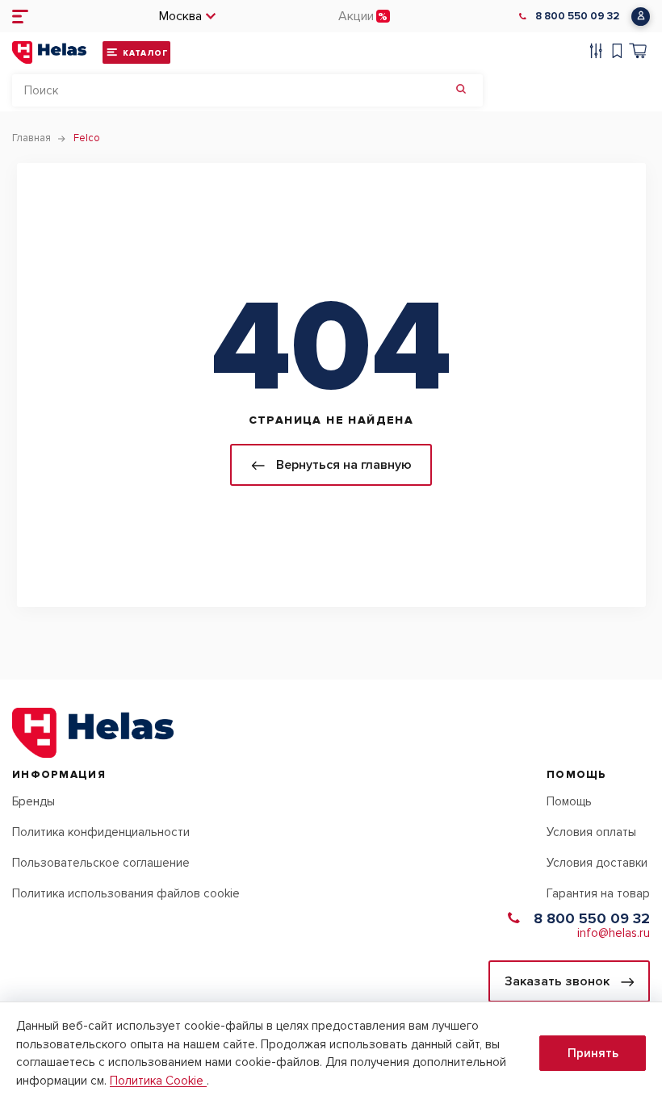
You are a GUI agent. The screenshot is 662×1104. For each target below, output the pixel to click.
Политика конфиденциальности (101, 832)
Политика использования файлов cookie (126, 893)
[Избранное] (617, 52)
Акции (356, 16)
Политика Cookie (158, 1080)
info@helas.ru (613, 933)
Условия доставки (597, 862)
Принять (593, 1053)
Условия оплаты (591, 832)
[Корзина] (638, 52)
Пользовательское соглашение (101, 862)
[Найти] (461, 90)
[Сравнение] (596, 52)
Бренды (33, 801)
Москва (180, 16)
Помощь (569, 801)
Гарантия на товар (598, 893)
